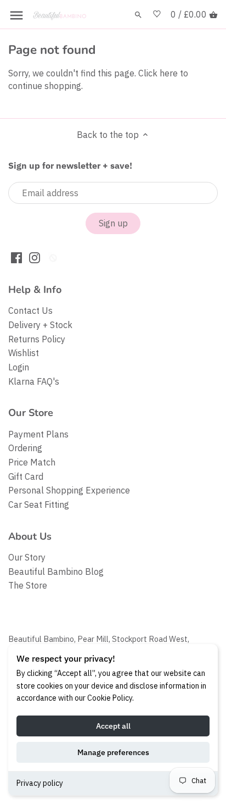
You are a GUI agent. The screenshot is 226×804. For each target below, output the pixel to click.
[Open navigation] (16, 15)
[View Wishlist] (157, 14)
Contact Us (30, 310)
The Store (27, 585)
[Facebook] (16, 257)
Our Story (27, 557)
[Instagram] (34, 257)
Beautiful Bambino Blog (56, 571)
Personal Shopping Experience (69, 490)
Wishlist (23, 352)
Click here (158, 73)
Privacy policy (39, 783)
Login (18, 367)
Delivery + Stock (40, 324)
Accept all (113, 726)
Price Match (31, 462)
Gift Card (25, 476)
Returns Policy (36, 339)
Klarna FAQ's (33, 381)
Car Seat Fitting (38, 504)
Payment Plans (38, 434)
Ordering (25, 447)
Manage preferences (113, 752)
